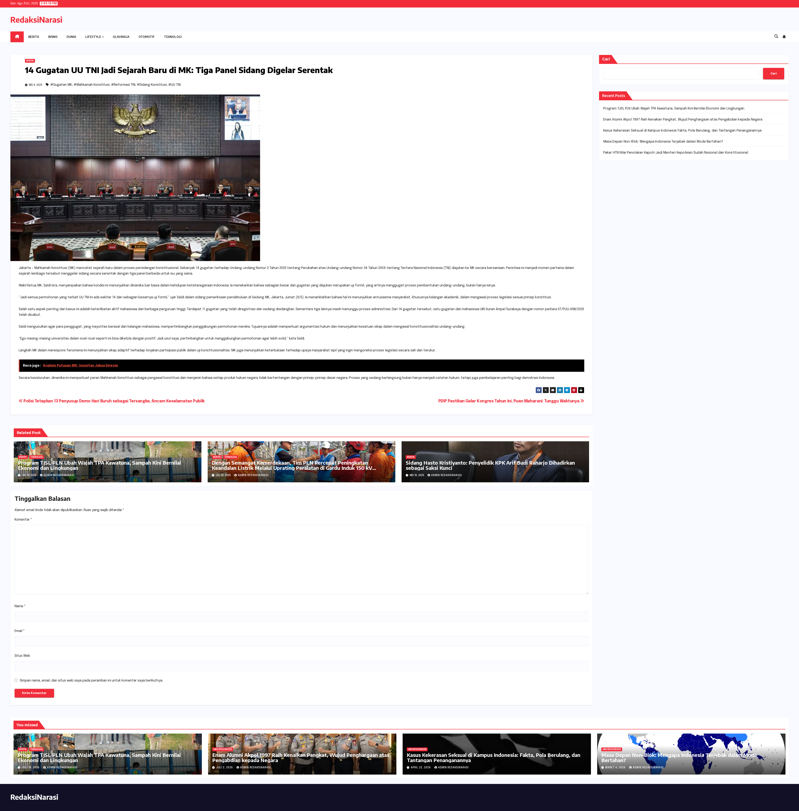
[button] (776, 37)
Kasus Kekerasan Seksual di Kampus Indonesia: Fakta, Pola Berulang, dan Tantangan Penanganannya (682, 130)
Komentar (23, 519)
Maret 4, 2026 (615, 767)
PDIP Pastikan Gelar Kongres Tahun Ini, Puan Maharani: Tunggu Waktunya (509, 401)
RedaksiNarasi (36, 19)
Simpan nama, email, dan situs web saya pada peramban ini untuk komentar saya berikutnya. (91, 680)
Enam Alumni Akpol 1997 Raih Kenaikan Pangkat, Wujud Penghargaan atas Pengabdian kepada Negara (683, 119)
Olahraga (121, 37)
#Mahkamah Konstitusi (91, 85)
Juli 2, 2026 (225, 767)
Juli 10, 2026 (31, 767)
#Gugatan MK (61, 85)
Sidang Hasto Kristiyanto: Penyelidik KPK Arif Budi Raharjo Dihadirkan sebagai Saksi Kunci (490, 465)
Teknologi (173, 37)
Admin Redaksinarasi (58, 475)
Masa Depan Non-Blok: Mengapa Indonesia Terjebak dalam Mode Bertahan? (663, 141)
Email (20, 631)
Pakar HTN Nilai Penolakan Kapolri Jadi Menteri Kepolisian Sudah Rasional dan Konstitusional (675, 152)
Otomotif (147, 37)
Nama (20, 606)
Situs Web (22, 656)
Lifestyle (93, 37)
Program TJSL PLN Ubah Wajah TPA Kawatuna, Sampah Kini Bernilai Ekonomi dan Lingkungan (99, 465)
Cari (606, 59)
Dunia (71, 37)
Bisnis (52, 37)
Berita (33, 37)
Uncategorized (222, 749)
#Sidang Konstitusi (152, 85)
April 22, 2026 (421, 767)
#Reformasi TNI (123, 85)
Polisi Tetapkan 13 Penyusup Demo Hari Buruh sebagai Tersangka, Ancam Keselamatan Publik (114, 401)
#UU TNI (174, 85)
